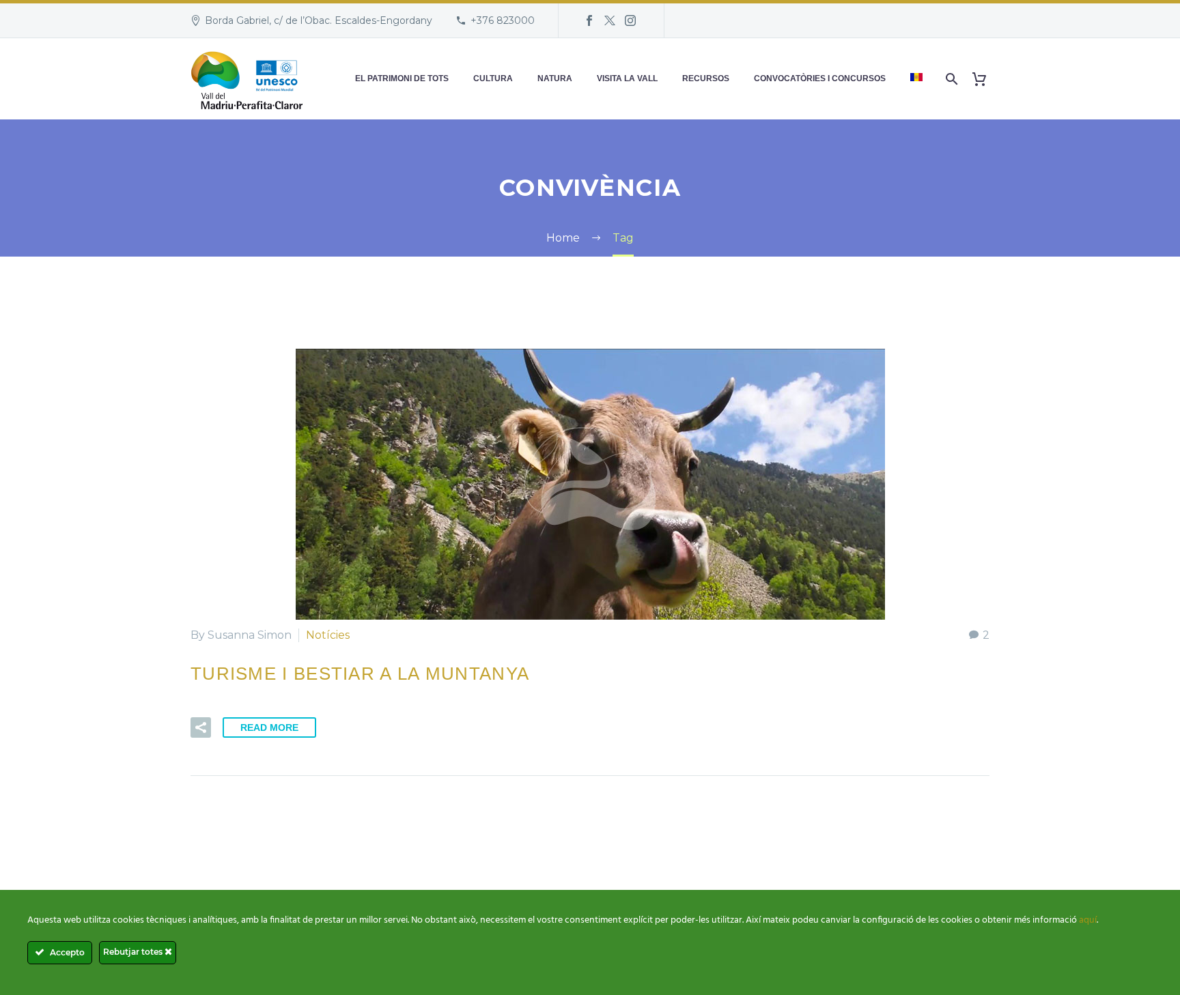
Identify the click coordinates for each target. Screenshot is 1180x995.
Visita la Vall (627, 78)
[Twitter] (610, 20)
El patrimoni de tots (402, 78)
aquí (1088, 920)
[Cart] (984, 78)
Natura (554, 78)
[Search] (950, 78)
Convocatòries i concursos (820, 78)
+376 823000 (502, 20)
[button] (201, 727)
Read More (269, 727)
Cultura (493, 78)
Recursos (705, 78)
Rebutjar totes (134, 952)
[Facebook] (589, 20)
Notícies (328, 635)
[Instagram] (630, 20)
